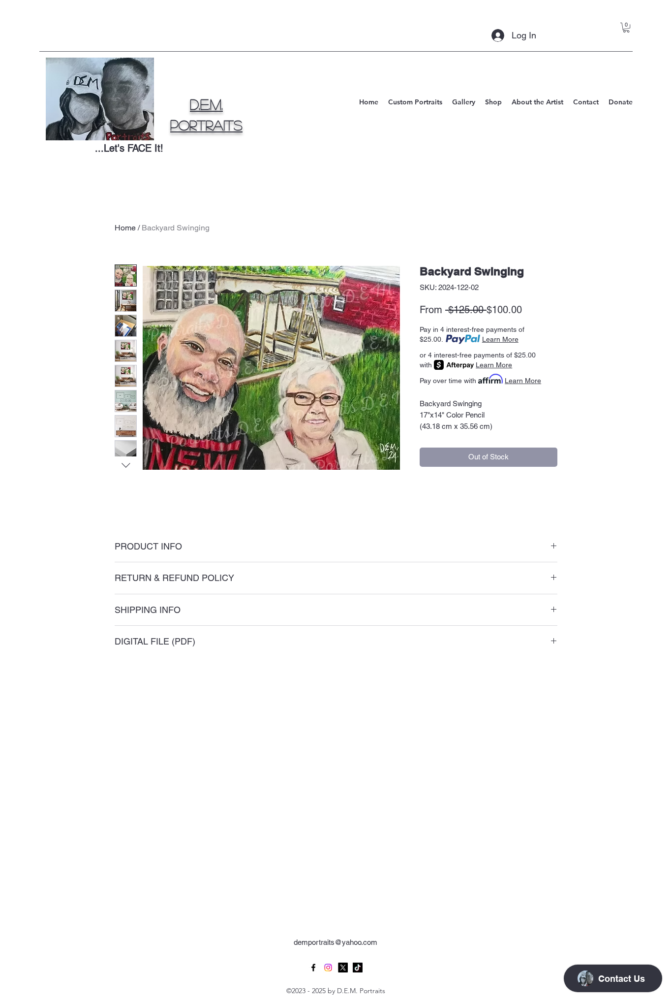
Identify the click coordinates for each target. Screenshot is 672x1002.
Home (125, 227)
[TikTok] (358, 967)
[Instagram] (328, 967)
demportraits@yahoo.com (335, 942)
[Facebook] (313, 967)
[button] (626, 27)
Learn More (500, 339)
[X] (343, 967)
